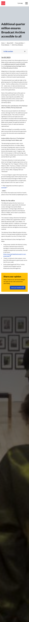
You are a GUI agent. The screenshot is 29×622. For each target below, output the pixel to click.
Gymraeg (3, 187)
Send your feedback (16, 287)
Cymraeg (20, 3)
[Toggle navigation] (26, 3)
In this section (8, 51)
